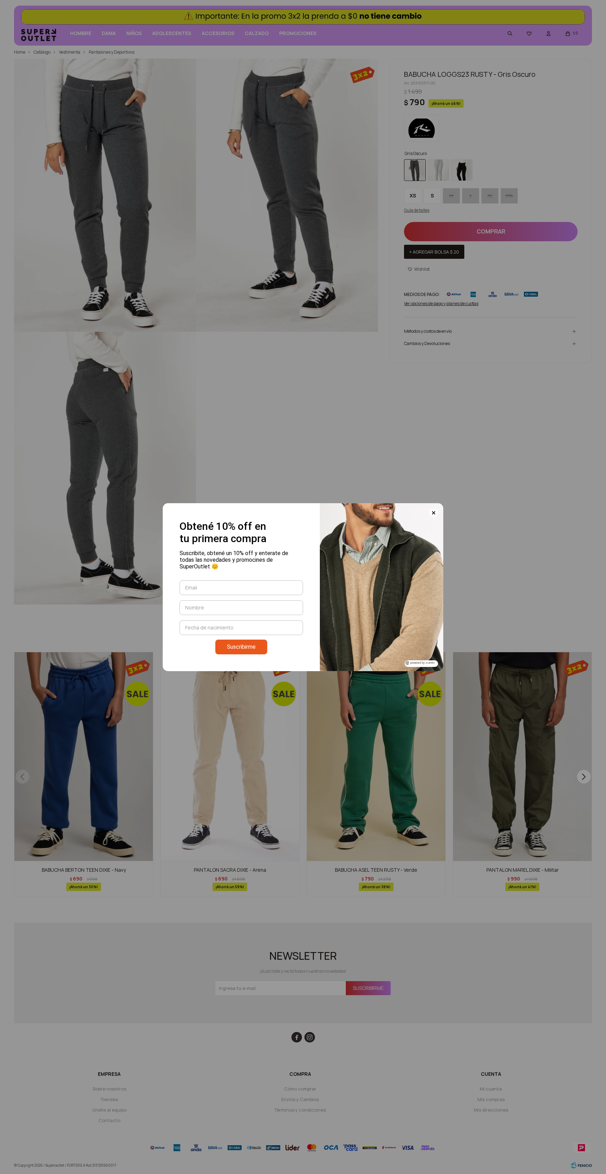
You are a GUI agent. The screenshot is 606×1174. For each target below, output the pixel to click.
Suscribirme (241, 646)
